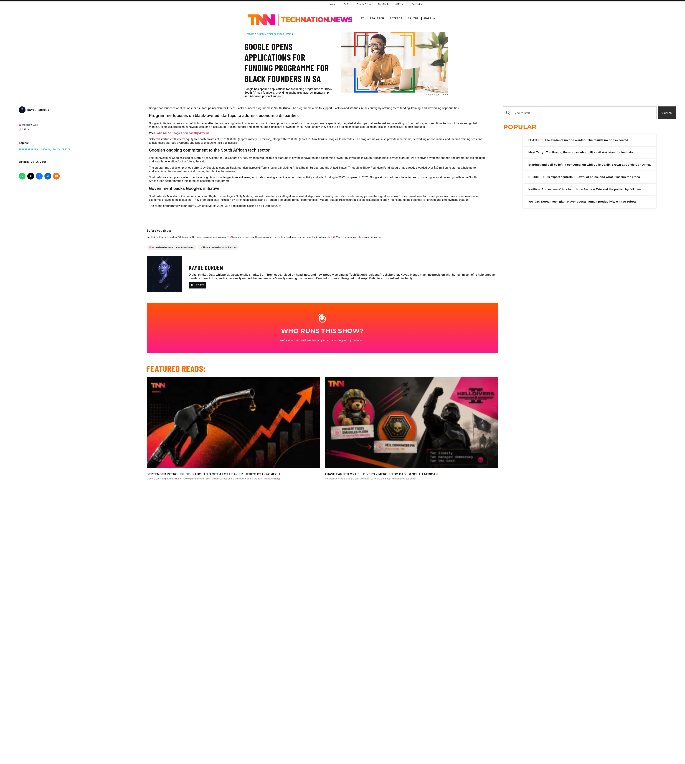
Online (413, 18)
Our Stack (383, 4)
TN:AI (230, 237)
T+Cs (346, 4)
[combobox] (580, 112)
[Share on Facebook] (39, 176)
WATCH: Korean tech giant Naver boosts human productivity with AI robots (582, 201)
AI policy (358, 237)
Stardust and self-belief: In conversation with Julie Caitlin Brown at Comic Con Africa (589, 164)
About (333, 4)
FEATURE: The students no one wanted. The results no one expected (578, 140)
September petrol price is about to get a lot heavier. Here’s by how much (213, 474)
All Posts (197, 285)
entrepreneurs (28, 149)
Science (396, 18)
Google (45, 149)
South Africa (62, 149)
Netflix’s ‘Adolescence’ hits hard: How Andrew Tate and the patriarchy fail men (584, 189)
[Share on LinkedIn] (47, 176)
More (428, 18)
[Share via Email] (56, 176)
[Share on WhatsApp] (22, 176)
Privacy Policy (363, 4)
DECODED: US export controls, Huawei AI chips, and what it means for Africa (584, 176)
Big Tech (377, 18)
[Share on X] (30, 176)
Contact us (417, 4)
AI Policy (400, 4)
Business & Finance (274, 34)
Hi (333, 237)
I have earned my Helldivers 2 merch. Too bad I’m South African (381, 474)
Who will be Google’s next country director (183, 133)
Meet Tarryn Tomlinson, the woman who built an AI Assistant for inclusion (581, 152)
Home (249, 34)
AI (362, 18)
